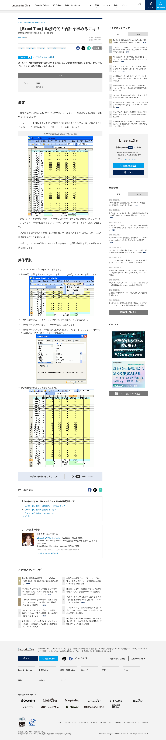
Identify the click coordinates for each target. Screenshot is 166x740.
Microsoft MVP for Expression (49, 538)
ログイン (130, 172)
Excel (21, 48)
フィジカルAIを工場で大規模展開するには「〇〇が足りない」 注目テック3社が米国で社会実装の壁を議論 (84, 610)
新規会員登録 (129, 166)
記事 (97, 5)
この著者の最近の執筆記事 (47, 553)
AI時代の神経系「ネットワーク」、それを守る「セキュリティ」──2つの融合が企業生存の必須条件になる (83, 581)
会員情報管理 (83, 722)
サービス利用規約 (114, 722)
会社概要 (103, 722)
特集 (116, 5)
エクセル (41, 48)
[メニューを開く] (5, 5)
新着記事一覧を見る (128, 312)
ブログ (124, 5)
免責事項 (94, 722)
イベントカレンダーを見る (130, 393)
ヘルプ (60, 722)
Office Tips (30, 48)
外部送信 (145, 722)
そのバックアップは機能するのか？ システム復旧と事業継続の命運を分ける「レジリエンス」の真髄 (83, 599)
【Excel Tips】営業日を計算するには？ (40, 509)
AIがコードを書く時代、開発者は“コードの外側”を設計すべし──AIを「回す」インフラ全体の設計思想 (128, 261)
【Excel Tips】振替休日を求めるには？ (40, 513)
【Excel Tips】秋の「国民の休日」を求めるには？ (44, 505)
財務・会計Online (72, 5)
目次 (60, 75)
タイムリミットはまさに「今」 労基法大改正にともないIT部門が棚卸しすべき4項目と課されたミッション (40, 613)
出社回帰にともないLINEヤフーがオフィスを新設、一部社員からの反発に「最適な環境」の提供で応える (39, 624)
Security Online (42, 5)
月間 (138, 34)
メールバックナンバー (130, 159)
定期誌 (42, 680)
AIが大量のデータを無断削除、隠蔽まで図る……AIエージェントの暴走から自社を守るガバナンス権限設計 (39, 602)
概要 (38, 83)
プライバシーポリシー (131, 722)
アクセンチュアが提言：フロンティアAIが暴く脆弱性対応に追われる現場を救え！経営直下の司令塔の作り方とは (39, 591)
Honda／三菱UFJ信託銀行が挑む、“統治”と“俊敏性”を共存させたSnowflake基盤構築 (84, 590)
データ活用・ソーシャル (56, 48)
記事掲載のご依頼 (117, 658)
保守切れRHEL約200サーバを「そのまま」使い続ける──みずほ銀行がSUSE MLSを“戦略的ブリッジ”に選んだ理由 (84, 621)
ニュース (87, 5)
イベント (106, 5)
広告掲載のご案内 (138, 658)
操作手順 (39, 87)
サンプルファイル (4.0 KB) (43, 57)
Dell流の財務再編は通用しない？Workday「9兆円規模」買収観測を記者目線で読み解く (40, 581)
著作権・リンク (70, 722)
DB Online (57, 5)
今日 (118, 34)
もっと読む (26, 516)
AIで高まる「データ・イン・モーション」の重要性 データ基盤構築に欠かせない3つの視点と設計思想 (128, 284)
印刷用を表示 (27, 490)
